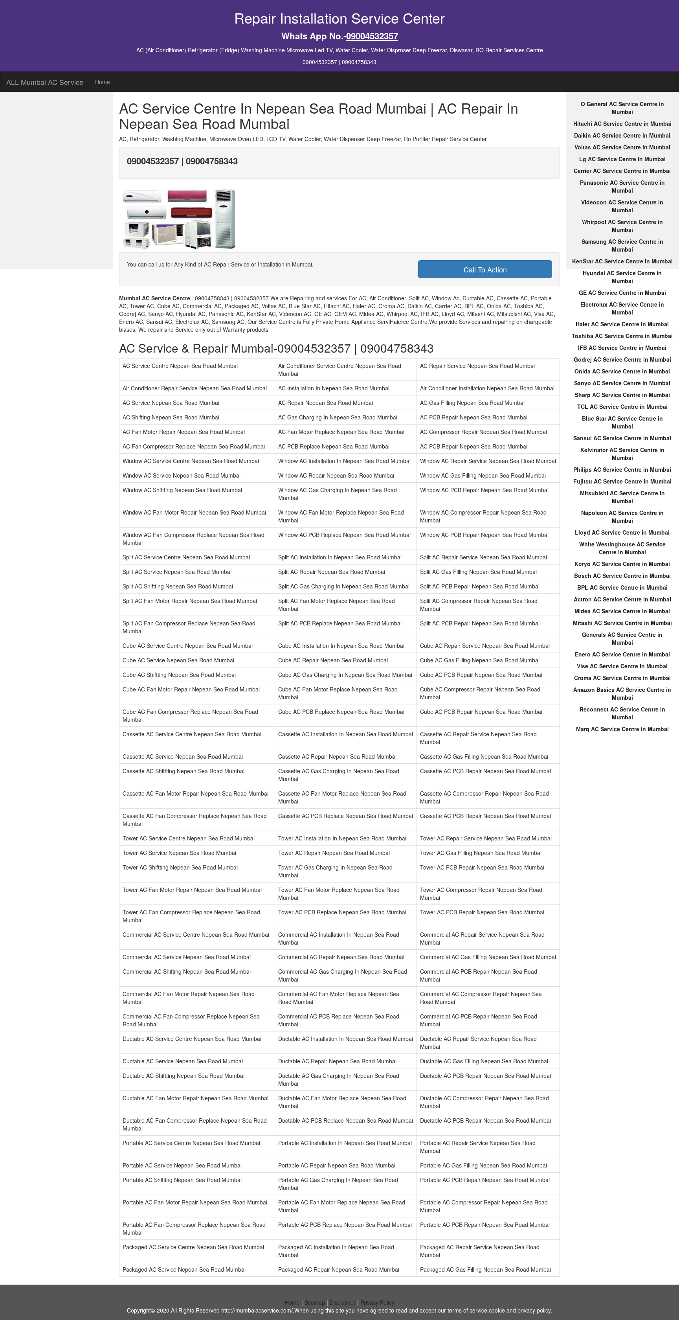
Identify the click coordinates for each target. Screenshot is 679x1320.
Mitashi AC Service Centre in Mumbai (622, 623)
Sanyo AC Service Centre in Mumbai (622, 383)
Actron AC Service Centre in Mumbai (622, 599)
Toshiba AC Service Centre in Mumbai (622, 336)
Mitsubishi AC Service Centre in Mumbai (622, 497)
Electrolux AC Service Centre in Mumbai (622, 308)
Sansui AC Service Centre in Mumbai (622, 438)
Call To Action (485, 269)
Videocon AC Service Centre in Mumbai (622, 206)
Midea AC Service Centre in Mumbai (622, 611)
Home (102, 82)
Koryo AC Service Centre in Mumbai (622, 564)
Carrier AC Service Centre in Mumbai (622, 171)
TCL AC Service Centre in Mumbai (622, 406)
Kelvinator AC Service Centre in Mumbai (622, 453)
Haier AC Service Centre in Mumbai (622, 324)
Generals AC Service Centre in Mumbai (622, 638)
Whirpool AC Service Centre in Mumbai (622, 225)
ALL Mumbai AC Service (44, 82)
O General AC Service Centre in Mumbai (622, 108)
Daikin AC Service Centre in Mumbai (622, 135)
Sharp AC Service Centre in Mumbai (622, 395)
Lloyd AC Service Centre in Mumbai (622, 532)
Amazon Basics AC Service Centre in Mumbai (622, 693)
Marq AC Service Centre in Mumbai (622, 729)
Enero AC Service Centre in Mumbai (622, 654)
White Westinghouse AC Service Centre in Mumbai (622, 548)
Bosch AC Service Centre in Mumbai (622, 575)
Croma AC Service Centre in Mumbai (622, 678)
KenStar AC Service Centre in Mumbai (622, 261)
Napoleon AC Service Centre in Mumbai (622, 516)
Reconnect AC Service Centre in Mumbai (622, 713)
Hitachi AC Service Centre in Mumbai (622, 123)
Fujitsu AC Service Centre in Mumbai (622, 481)
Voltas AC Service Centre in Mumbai (622, 147)
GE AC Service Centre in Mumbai (622, 292)
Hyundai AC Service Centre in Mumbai (622, 277)
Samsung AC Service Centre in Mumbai (622, 245)
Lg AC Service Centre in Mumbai (622, 159)
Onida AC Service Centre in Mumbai (622, 371)
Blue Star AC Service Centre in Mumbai (622, 422)
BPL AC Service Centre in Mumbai (622, 587)
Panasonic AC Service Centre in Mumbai (622, 186)
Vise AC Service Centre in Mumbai (622, 666)
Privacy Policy (377, 1302)
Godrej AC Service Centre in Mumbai (622, 359)
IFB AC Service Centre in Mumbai (622, 347)
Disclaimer (343, 1302)
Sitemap (315, 1302)
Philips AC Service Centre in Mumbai (622, 469)
